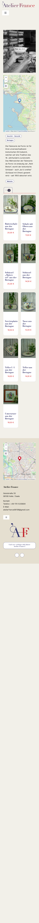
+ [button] (6, 77)
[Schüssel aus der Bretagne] (28, 254)
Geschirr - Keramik (13, 136)
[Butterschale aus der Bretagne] (10, 206)
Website (10, 181)
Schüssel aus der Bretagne (27, 275)
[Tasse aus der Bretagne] (28, 303)
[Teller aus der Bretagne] (28, 349)
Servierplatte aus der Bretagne (11, 324)
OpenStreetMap (22, 131)
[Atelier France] (19, 458)
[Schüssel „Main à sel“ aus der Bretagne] (10, 254)
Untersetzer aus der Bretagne (10, 416)
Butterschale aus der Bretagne (11, 226)
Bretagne (10, 140)
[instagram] (29, 19)
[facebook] (25, 19)
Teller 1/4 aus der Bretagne (10, 370)
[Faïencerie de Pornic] (19, 100)
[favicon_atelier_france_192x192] (19, 522)
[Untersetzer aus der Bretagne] (10, 395)
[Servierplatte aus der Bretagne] (10, 303)
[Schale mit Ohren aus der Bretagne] (28, 206)
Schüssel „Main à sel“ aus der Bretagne (10, 276)
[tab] (8, 190)
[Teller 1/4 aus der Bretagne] (10, 349)
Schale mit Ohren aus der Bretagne (28, 227)
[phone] (36, 19)
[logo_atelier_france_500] (18, 2)
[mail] (32, 19)
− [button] (6, 80)
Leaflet (8, 131)
